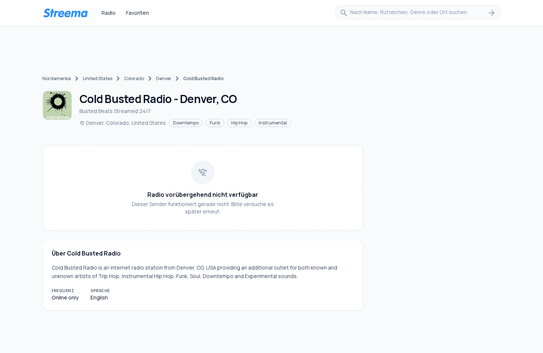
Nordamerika (56, 78)
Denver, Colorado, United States (122, 122)
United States (97, 78)
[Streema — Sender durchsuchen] (65, 13)
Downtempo (186, 123)
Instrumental (273, 123)
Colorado (134, 78)
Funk (215, 123)
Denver (163, 78)
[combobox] (418, 13)
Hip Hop (239, 123)
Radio (109, 12)
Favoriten (137, 12)
